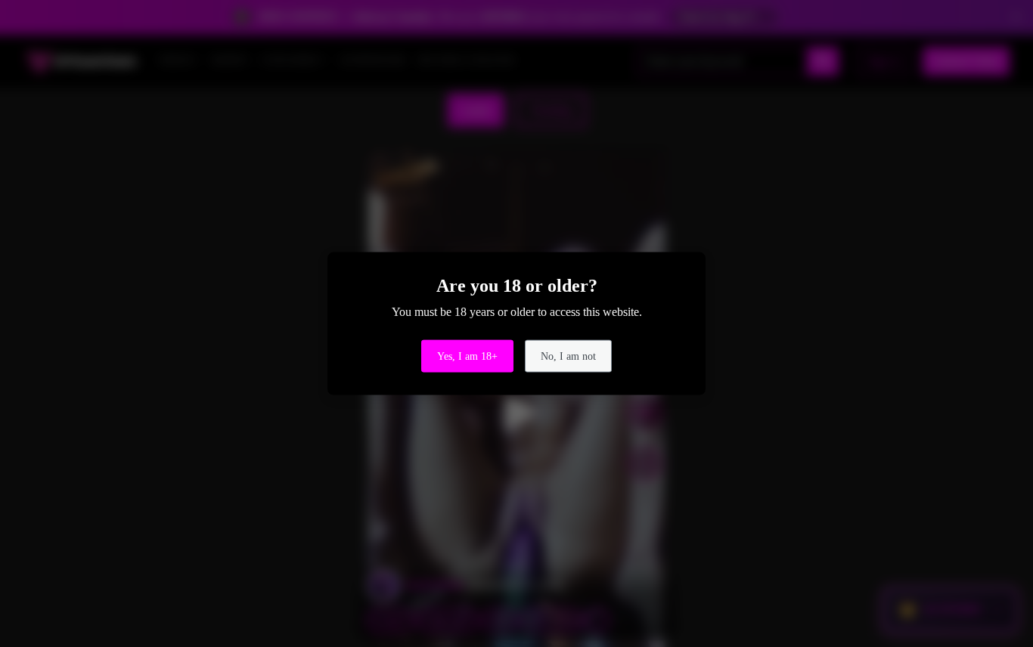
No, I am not (568, 355)
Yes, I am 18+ (467, 355)
